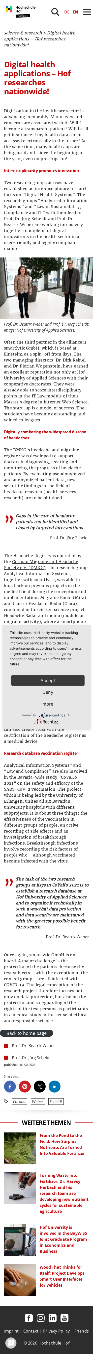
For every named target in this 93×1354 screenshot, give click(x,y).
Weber (37, 1101)
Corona (19, 1101)
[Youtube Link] (64, 1318)
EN (75, 12)
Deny (47, 692)
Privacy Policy (56, 1331)
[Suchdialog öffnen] (55, 12)
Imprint (11, 1331)
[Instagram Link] (41, 1318)
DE (66, 12)
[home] (22, 22)
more (47, 703)
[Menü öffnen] (87, 12)
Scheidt (56, 1101)
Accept (47, 680)
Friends (81, 1331)
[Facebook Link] (29, 1318)
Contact (31, 1331)
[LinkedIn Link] (53, 1318)
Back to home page (26, 1033)
